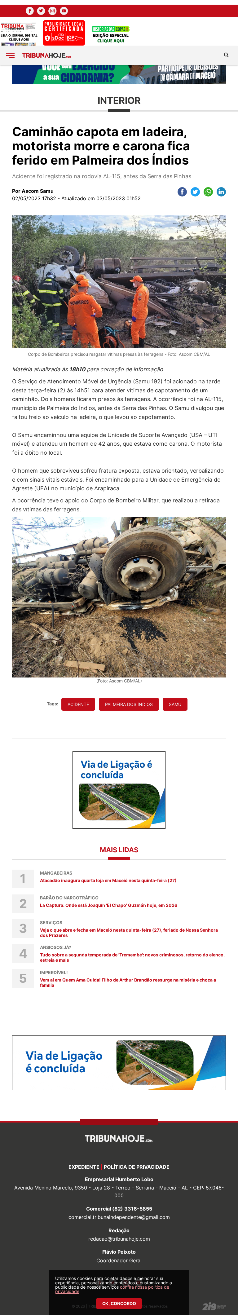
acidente (78, 704)
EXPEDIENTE (83, 1167)
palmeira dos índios (129, 704)
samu (175, 704)
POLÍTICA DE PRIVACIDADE (137, 1167)
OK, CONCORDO (119, 1303)
